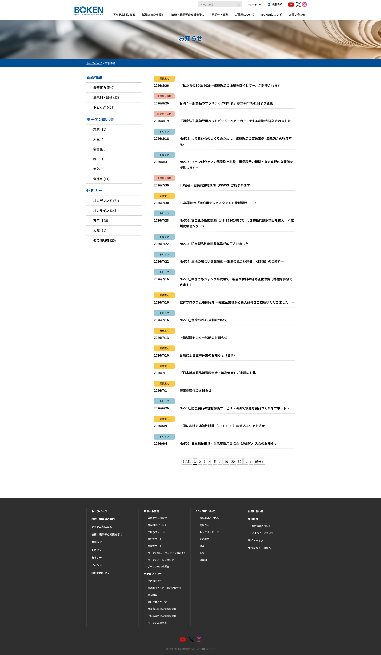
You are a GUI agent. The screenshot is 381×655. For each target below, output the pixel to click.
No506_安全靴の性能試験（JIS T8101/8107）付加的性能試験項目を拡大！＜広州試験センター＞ (237, 223)
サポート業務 (220, 14)
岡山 (96, 158)
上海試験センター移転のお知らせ (203, 337)
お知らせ (96, 542)
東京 (96, 129)
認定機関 (204, 538)
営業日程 (204, 525)
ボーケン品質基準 (157, 622)
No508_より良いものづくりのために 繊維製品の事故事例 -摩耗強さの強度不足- (236, 141)
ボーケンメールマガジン (161, 559)
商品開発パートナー (158, 525)
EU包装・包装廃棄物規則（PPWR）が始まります (215, 185)
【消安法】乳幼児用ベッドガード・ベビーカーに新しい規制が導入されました (235, 120)
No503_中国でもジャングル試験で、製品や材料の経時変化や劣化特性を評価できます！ (236, 282)
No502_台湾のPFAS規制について (203, 319)
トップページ (99, 511)
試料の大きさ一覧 (157, 601)
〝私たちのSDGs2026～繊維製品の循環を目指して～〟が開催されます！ (232, 85)
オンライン (101, 210)
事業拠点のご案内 (209, 518)
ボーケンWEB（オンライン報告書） (167, 552)
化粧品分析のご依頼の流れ (162, 615)
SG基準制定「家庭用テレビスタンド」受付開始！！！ (218, 202)
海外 (96, 168)
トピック (99, 107)
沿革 (202, 545)
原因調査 (152, 595)
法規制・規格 (102, 97)
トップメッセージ (209, 532)
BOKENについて (271, 14)
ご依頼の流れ (155, 581)
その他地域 (101, 240)
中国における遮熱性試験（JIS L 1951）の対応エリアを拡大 (222, 425)
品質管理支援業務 (157, 518)
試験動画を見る (100, 573)
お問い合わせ (297, 14)
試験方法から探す (153, 14)
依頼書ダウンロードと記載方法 (164, 588)
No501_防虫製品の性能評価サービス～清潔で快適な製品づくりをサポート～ (235, 408)
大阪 (96, 139)
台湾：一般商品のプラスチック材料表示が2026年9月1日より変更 (226, 103)
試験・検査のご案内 (103, 519)
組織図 (203, 559)
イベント (96, 565)
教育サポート (155, 545)
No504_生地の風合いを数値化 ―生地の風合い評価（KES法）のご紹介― (232, 261)
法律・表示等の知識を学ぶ (188, 14)
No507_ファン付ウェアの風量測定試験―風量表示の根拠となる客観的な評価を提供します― (236, 164)
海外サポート (155, 538)
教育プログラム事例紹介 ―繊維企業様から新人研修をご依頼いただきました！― (237, 302)
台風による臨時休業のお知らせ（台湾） (208, 355)
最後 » (259, 461)
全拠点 (98, 178)
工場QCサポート (156, 532)
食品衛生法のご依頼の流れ (162, 608)
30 (239, 461)
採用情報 (277, 4)
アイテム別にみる (124, 14)
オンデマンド (102, 200)
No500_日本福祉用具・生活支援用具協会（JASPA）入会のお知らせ (228, 443)
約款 (202, 552)
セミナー (96, 557)
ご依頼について (244, 14)
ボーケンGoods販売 (158, 566)
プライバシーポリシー (261, 548)
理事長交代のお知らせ (195, 390)
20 (233, 461)
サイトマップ (255, 540)
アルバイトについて (262, 532)
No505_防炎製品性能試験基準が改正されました (214, 243)
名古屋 (98, 149)
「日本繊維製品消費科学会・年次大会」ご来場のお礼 (218, 372)
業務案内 (99, 87)
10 (226, 461)
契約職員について (261, 526)
